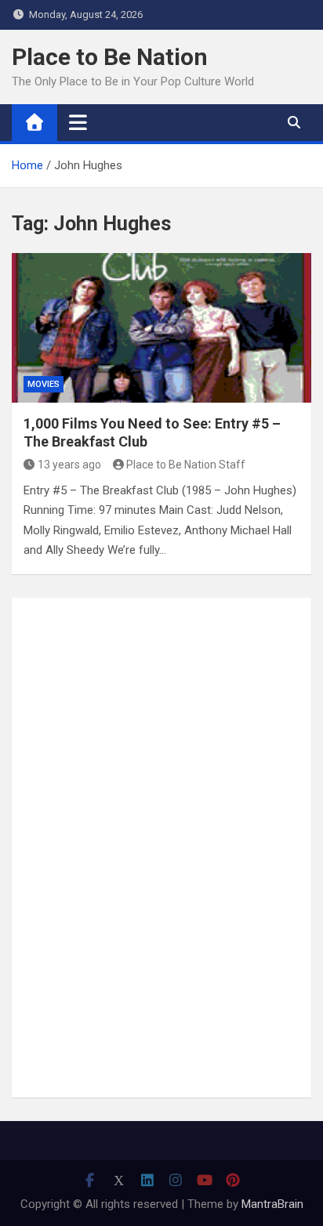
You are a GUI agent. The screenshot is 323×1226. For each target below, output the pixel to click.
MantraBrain (272, 1204)
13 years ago (69, 464)
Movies (43, 384)
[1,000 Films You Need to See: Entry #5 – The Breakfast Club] (161, 328)
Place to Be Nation (110, 57)
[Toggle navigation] (78, 122)
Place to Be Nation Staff (185, 464)
